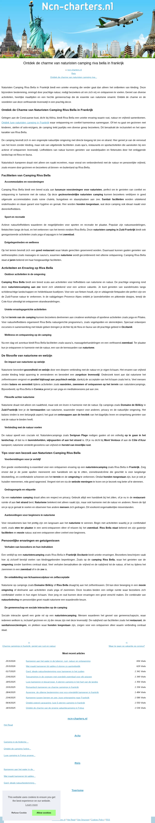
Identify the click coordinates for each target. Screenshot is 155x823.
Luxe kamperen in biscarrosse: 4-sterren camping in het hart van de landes (62, 682)
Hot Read (8, 725)
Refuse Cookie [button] (19, 812)
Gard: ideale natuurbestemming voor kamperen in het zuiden (55, 671)
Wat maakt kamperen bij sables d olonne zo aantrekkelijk (53, 666)
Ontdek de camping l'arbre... (17, 748)
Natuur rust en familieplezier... (18, 810)
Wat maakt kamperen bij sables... (20, 776)
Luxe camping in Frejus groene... (19, 755)
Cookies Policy (97, 820)
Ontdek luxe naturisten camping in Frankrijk (25, 122)
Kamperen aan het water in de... (19, 769)
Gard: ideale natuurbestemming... (20, 783)
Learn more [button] (31, 805)
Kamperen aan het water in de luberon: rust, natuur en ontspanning (58, 661)
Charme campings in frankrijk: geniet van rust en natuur (29, 646)
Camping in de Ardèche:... (16, 742)
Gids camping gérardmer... (16, 797)
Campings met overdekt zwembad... (21, 803)
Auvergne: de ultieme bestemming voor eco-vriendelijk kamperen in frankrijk (62, 692)
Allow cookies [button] (44, 812)
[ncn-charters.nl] (77, 29)
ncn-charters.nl (74, 70)
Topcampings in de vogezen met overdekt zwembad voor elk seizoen (59, 677)
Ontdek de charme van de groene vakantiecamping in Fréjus (55, 708)
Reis (73, 73)
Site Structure (83, 820)
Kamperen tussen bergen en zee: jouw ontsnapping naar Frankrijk (57, 698)
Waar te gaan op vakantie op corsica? (127, 646)
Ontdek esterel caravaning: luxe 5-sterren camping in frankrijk (55, 703)
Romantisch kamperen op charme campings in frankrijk (52, 687)
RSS (108, 820)
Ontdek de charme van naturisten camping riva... (73, 77)
